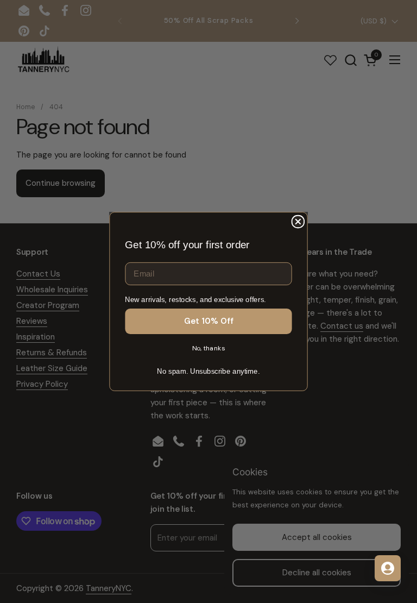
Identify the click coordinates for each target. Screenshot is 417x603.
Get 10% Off (208, 321)
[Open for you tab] (388, 568)
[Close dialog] (298, 222)
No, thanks (208, 348)
